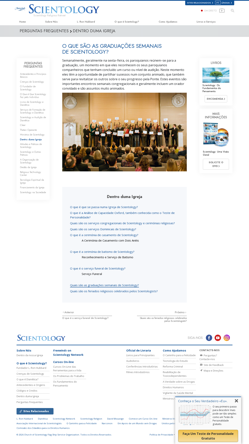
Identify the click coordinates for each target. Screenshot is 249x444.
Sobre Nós (51, 22)
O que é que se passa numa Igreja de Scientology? (104, 207)
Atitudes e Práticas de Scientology (31, 145)
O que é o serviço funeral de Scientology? (97, 268)
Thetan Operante (28, 130)
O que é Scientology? (127, 22)
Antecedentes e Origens (31, 385)
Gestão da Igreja (28, 167)
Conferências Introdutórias (142, 366)
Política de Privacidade (161, 434)
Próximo (180, 312)
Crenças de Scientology (32, 82)
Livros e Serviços (206, 22)
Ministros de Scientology (32, 134)
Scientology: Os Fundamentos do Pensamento (212, 88)
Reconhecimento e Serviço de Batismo (107, 257)
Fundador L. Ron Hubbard (31, 368)
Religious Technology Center (30, 173)
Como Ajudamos (168, 22)
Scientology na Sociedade (33, 192)
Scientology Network (64, 418)
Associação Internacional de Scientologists (39, 423)
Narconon (107, 423)
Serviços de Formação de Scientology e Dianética (32, 111)
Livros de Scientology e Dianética (31, 103)
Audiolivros (132, 361)
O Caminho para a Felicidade (179, 355)
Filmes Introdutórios (138, 372)
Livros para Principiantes (140, 355)
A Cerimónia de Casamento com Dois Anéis (110, 240)
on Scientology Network (68, 353)
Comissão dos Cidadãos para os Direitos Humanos (43, 428)
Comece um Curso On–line (143, 418)
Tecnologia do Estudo (175, 361)
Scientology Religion (91, 418)
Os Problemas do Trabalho (68, 376)
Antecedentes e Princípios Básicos (33, 75)
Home (22, 22)
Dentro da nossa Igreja (30, 355)
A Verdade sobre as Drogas (179, 381)
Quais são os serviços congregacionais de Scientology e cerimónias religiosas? (122, 223)
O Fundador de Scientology (28, 88)
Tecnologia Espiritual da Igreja (32, 181)
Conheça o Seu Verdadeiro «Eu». (202, 401)
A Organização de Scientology (29, 161)
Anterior (69, 312)
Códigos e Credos (27, 390)
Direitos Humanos (173, 387)
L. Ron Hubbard (86, 22)
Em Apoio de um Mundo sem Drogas (137, 423)
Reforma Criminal (173, 366)
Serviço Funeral (92, 274)
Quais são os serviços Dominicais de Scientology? (103, 229)
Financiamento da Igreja (32, 187)
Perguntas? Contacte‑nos (208, 357)
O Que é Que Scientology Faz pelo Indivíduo (33, 95)
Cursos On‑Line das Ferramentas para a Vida (67, 368)
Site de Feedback (213, 365)
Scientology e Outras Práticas (30, 153)
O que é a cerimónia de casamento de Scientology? (104, 235)
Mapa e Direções (213, 370)
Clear (22, 125)
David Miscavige (115, 418)
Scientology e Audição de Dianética (33, 118)
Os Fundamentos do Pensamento (65, 383)
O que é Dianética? (27, 379)
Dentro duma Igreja (31, 139)
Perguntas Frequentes (30, 402)
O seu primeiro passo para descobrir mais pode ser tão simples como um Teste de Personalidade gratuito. (225, 415)
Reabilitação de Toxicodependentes (175, 374)
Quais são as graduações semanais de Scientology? (104, 285)
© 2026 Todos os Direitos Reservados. (64, 434)
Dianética (43, 418)
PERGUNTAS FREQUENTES (33, 65)
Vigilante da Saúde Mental (178, 393)
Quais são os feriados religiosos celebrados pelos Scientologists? (114, 291)
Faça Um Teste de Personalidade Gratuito (208, 436)
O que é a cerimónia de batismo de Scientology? (102, 252)
